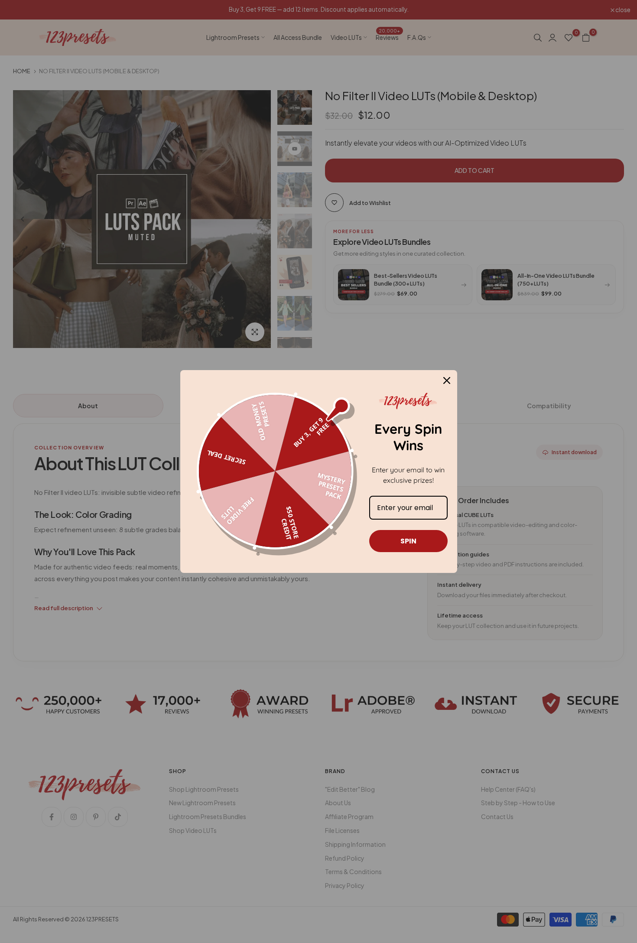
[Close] (446, 380)
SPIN (408, 541)
